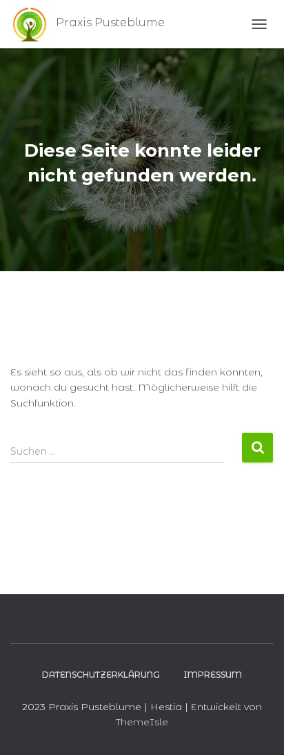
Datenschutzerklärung (101, 674)
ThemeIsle (142, 722)
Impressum (212, 674)
